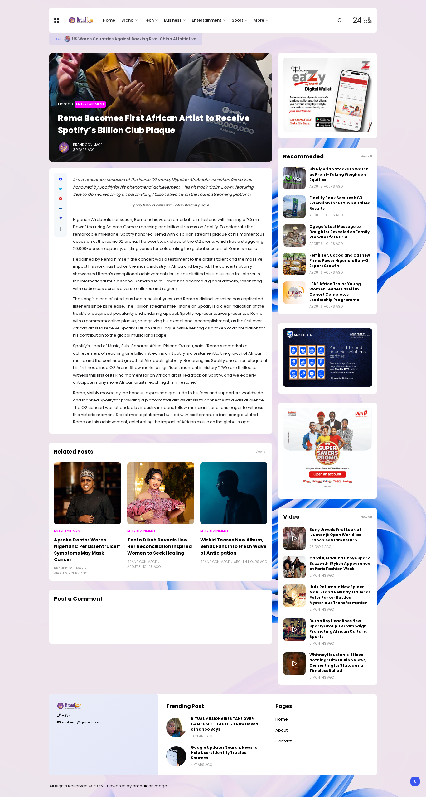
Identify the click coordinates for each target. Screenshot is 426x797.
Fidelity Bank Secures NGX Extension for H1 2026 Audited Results (339, 203)
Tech (149, 20)
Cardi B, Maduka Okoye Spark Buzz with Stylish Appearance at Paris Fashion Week (339, 563)
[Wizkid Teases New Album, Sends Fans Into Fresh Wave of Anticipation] (233, 493)
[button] (60, 229)
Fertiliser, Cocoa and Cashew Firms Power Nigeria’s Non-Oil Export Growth (340, 260)
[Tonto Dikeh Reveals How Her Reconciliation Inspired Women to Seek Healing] (160, 493)
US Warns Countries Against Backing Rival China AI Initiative (134, 38)
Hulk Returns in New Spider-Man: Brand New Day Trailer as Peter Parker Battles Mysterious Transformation (340, 594)
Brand (127, 20)
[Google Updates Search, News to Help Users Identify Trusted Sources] (176, 756)
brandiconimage (150, 786)
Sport (237, 20)
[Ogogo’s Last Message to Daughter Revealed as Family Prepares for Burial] (294, 235)
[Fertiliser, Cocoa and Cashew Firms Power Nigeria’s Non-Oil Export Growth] (294, 264)
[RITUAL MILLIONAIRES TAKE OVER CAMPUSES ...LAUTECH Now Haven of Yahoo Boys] (176, 727)
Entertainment (206, 20)
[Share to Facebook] (60, 179)
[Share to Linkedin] (60, 208)
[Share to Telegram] (60, 218)
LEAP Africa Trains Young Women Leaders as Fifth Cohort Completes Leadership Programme (335, 291)
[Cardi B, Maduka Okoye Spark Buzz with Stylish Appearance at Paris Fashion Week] (294, 567)
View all (261, 451)
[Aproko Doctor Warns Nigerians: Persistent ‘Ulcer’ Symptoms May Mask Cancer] (87, 493)
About (281, 730)
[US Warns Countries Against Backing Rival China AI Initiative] (67, 39)
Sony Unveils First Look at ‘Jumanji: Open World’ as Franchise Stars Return (335, 535)
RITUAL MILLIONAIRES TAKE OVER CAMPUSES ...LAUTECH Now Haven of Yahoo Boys (224, 724)
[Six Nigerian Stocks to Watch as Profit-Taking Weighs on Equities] (294, 178)
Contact (283, 741)
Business (173, 20)
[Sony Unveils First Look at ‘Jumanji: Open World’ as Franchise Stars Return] (294, 538)
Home (109, 20)
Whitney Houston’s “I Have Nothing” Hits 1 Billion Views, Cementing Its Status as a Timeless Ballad (337, 662)
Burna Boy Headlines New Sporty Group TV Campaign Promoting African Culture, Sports (338, 628)
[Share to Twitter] (60, 189)
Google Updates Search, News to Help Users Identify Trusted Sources (224, 753)
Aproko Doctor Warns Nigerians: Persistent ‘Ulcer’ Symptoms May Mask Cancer (87, 550)
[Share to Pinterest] (60, 198)
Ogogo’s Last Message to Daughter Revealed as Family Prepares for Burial (339, 232)
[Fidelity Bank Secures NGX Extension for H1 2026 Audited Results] (294, 206)
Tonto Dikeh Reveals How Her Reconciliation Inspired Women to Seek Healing (159, 546)
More (259, 20)
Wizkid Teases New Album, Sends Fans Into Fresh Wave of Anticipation (233, 546)
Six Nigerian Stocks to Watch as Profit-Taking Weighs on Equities (339, 174)
